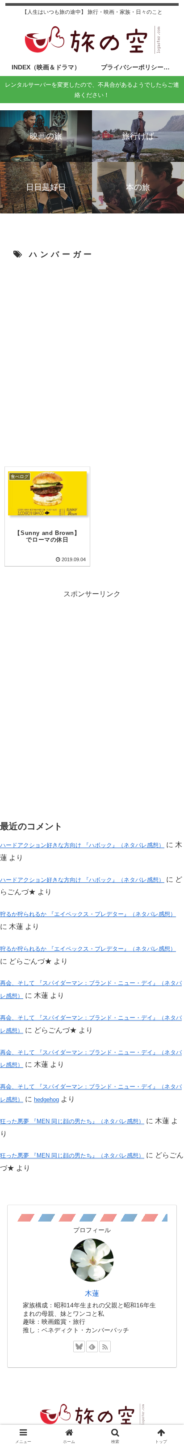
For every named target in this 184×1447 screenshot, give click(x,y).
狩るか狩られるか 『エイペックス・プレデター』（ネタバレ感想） (88, 914)
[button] (165, 1195)
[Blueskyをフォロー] (79, 1346)
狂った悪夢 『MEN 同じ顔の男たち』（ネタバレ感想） (72, 1121)
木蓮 (92, 1293)
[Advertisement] (92, 362)
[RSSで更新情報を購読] (105, 1346)
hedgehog (46, 1099)
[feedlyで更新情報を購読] (92, 1346)
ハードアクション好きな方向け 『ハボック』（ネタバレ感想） (82, 845)
